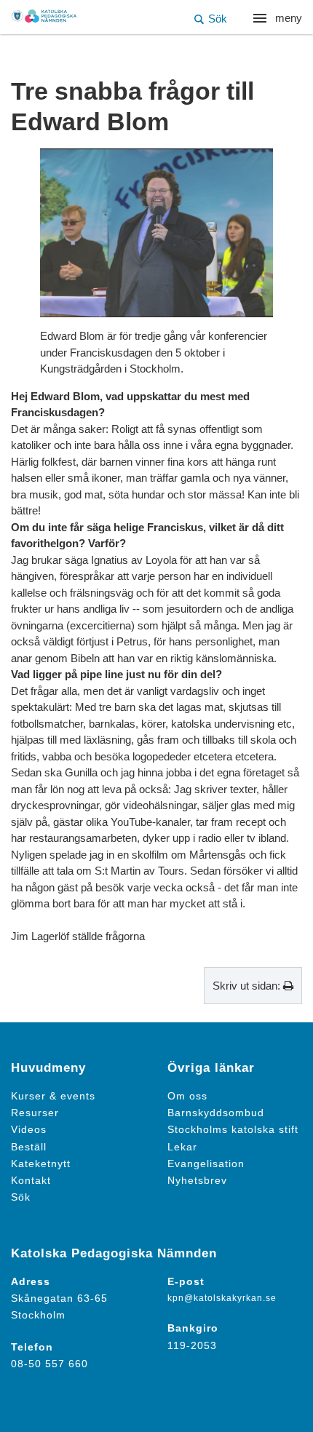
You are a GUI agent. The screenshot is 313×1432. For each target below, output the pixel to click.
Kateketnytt (41, 1163)
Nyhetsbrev (197, 1180)
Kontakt (31, 1180)
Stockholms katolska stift (232, 1129)
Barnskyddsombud (215, 1112)
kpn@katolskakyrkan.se (222, 1298)
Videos (29, 1129)
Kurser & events (53, 1096)
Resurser (35, 1112)
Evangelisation (206, 1163)
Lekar (182, 1147)
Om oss (187, 1096)
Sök (21, 1197)
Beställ (29, 1147)
